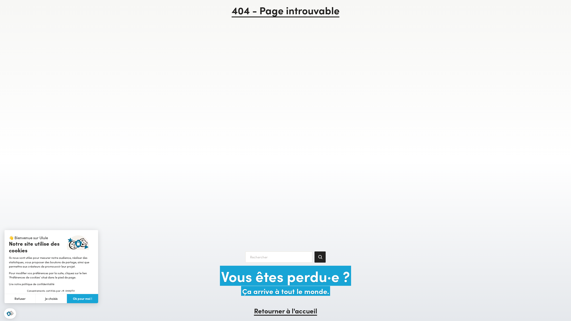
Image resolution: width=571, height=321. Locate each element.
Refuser (20, 298)
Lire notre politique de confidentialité (31, 284)
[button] (10, 313)
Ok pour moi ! (82, 298)
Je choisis (51, 298)
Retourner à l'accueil (285, 310)
